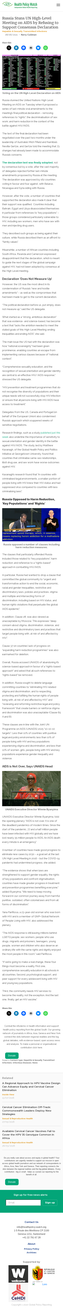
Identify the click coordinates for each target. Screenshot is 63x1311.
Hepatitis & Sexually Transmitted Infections (24, 31)
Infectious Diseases (22, 1063)
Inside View (8, 1094)
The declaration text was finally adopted (27, 162)
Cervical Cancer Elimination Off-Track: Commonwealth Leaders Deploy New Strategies (26, 1111)
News (35, 1063)
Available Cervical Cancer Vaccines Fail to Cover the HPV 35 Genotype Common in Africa (28, 1135)
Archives (31, 1252)
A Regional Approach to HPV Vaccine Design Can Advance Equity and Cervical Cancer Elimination (31, 1087)
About (31, 1244)
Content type (16, 1060)
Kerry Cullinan (28, 34)
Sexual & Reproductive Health (17, 1118)
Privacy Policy (31, 1249)
